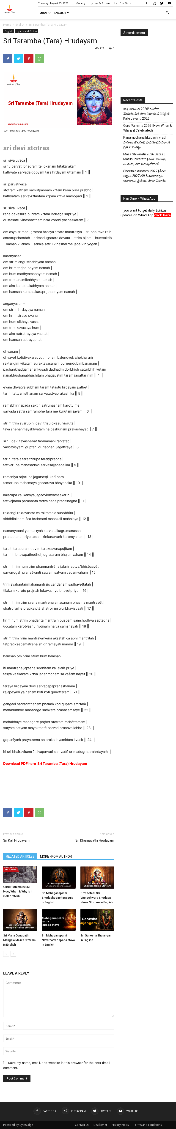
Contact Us (82, 1125)
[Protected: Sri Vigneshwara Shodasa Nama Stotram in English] (97, 877)
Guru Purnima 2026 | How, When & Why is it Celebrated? (17, 891)
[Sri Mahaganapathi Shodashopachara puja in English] (58, 877)
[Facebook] (146, 3)
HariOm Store (122, 3)
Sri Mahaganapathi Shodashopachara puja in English (57, 897)
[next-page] (13, 954)
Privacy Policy (120, 1125)
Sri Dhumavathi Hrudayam (94, 840)
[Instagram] (154, 3)
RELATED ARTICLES (20, 856)
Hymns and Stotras (26, 31)
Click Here (162, 215)
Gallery (80, 3)
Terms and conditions (147, 1125)
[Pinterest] (28, 58)
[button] (167, 13)
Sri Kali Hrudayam (16, 840)
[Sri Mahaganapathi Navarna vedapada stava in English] (58, 920)
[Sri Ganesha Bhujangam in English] (97, 920)
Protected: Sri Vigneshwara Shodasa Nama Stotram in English (96, 897)
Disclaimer (100, 1125)
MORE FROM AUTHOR (56, 856)
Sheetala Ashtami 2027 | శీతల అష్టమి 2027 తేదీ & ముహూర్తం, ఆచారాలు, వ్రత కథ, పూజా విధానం (144, 175)
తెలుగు (43, 12)
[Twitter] (161, 3)
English (60, 12)
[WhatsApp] (39, 58)
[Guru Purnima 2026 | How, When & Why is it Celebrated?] (20, 874)
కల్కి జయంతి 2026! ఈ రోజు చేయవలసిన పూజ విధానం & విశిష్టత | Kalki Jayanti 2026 (146, 113)
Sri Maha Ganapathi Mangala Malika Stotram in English (19, 940)
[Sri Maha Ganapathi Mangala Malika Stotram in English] (20, 920)
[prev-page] (6, 954)
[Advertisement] (58, 779)
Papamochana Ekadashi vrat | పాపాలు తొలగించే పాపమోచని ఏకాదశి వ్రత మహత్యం (146, 142)
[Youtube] (169, 3)
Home (7, 25)
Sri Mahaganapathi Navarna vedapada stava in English (58, 940)
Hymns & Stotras (100, 3)
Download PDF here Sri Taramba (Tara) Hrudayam (45, 763)
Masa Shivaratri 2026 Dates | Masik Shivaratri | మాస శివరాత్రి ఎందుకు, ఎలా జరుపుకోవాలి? (144, 159)
